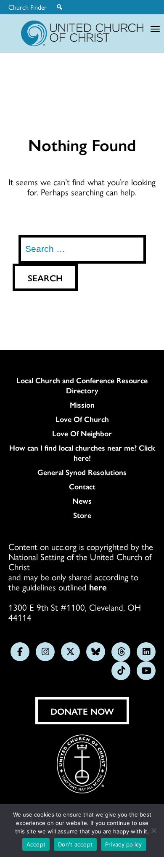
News (82, 501)
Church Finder (27, 7)
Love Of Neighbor (82, 433)
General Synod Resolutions (82, 472)
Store (82, 515)
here (98, 586)
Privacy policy (123, 844)
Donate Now (82, 711)
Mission (82, 405)
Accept (36, 844)
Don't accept (75, 844)
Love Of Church (82, 419)
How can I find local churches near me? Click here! (82, 453)
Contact (82, 486)
